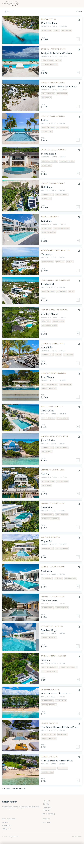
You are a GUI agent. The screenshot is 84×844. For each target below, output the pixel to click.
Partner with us (7, 825)
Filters (10, 12)
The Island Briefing (49, 814)
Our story (5, 822)
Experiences (47, 807)
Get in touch (47, 822)
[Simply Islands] (10, 4)
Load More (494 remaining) (14, 788)
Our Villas (46, 804)
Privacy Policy (6, 828)
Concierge (46, 810)
